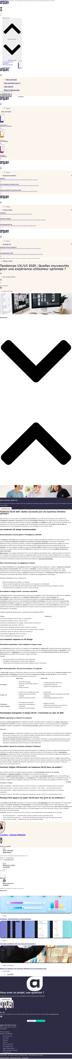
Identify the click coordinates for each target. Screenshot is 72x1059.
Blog (4, 258)
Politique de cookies (15, 1057)
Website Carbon (40, 1021)
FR (0, 1012)
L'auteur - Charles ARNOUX (13, 835)
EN (3, 1012)
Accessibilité (25, 1057)
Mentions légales (4, 1057)
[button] (36, 361)
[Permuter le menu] (0, 14)
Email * (2, 870)
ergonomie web (54, 1014)
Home (1, 258)
